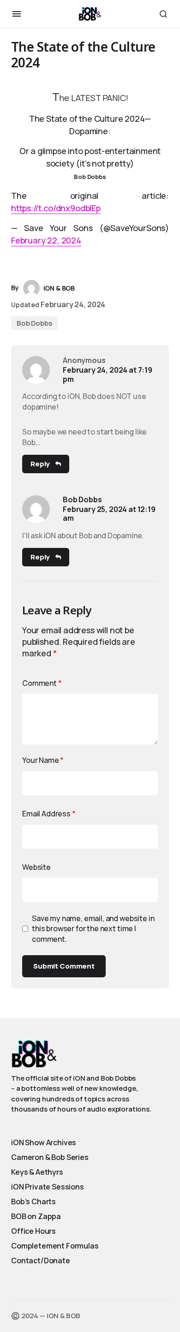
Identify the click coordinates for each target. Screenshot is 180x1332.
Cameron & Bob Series (50, 1157)
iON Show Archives (43, 1142)
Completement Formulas (55, 1246)
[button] (16, 13)
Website (36, 867)
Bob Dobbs (34, 323)
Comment (42, 683)
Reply (40, 464)
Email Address (49, 814)
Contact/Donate (40, 1260)
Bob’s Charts (33, 1201)
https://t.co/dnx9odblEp (56, 208)
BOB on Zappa (36, 1216)
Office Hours (33, 1231)
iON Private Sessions (47, 1187)
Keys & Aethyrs (37, 1172)
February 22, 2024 (46, 240)
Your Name (43, 760)
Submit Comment (64, 966)
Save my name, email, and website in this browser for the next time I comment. (93, 928)
